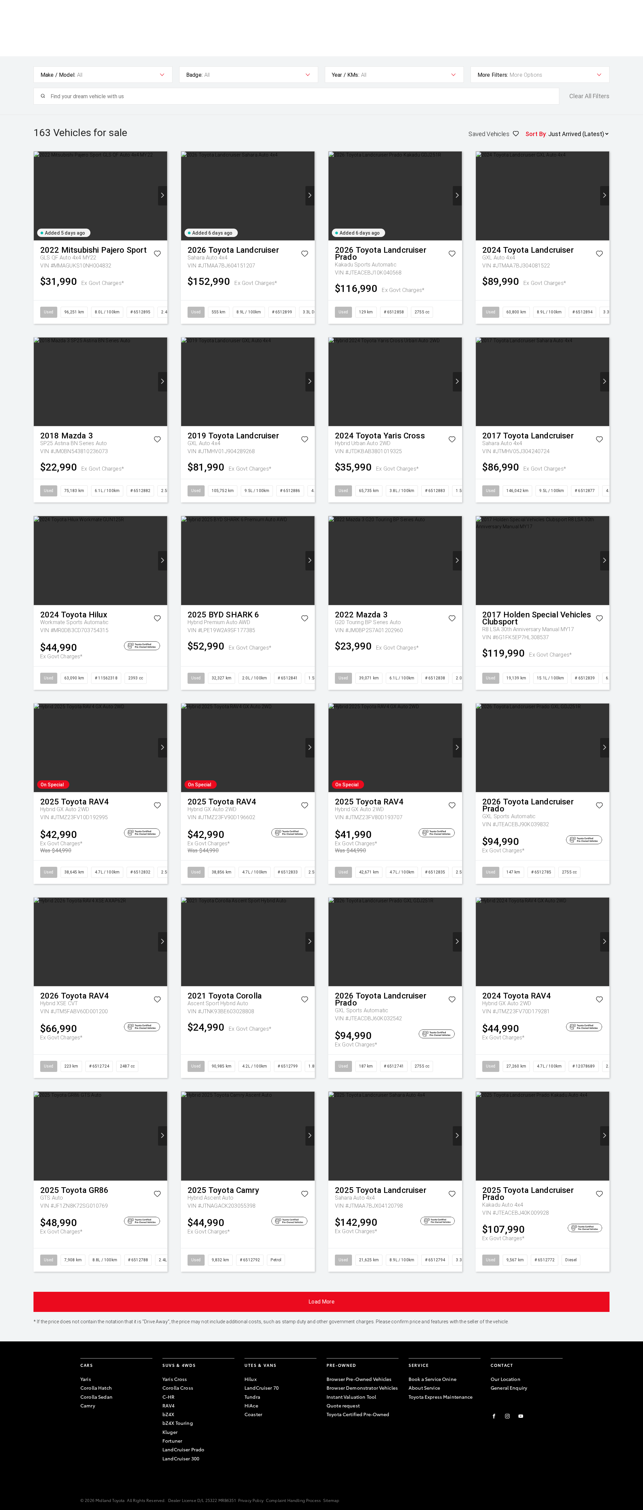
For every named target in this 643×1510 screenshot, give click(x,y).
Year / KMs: (345, 75)
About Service (424, 1387)
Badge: (194, 75)
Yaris (85, 1379)
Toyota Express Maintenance (441, 1396)
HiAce (251, 1405)
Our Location (505, 1379)
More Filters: (493, 75)
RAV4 (168, 1405)
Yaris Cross (174, 1379)
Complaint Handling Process (293, 1500)
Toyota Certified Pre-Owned (358, 1414)
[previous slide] (38, 195)
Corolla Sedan (96, 1396)
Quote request (343, 1405)
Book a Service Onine (432, 1379)
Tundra (252, 1396)
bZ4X (168, 1414)
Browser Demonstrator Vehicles (362, 1387)
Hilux (250, 1379)
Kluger (169, 1432)
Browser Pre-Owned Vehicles (359, 1379)
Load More (321, 1301)
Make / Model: (58, 75)
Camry (87, 1405)
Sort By (535, 133)
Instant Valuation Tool (351, 1396)
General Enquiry (509, 1387)
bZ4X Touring (177, 1423)
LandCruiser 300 (180, 1458)
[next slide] (162, 195)
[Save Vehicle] (157, 255)
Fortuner (172, 1440)
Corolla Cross (177, 1387)
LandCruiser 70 (261, 1387)
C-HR (168, 1396)
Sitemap (331, 1500)
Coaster (253, 1414)
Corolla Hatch (96, 1387)
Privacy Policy (251, 1500)
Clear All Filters (589, 96)
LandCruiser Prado (183, 1449)
